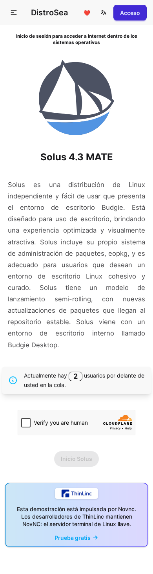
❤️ (87, 12)
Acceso (130, 12)
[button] (103, 12)
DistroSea (49, 12)
